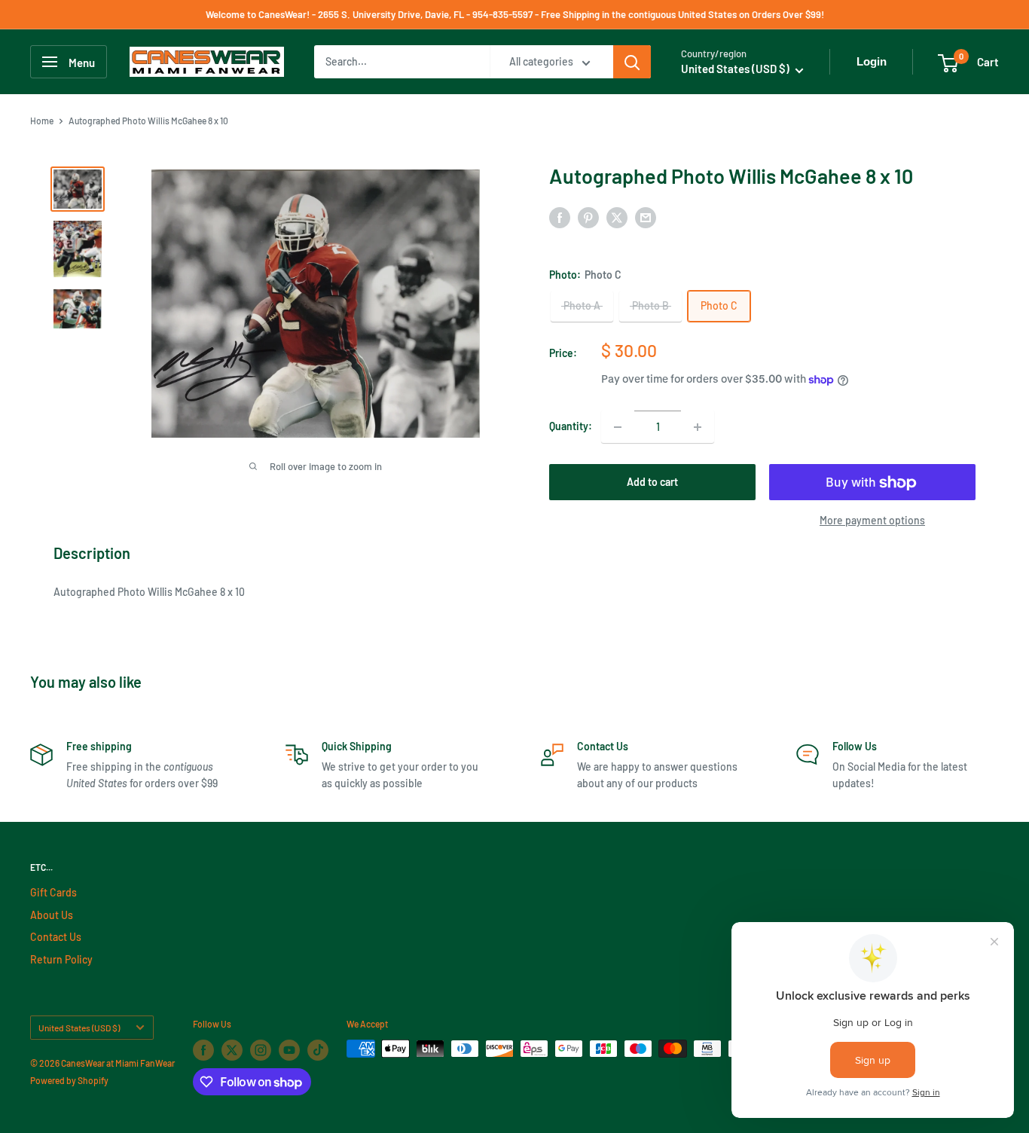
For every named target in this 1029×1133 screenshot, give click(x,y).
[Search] (632, 61)
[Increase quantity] (697, 427)
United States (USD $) (79, 1027)
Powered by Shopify (69, 1080)
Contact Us (55, 936)
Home (41, 120)
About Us (51, 915)
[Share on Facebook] (559, 217)
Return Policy (61, 959)
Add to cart (652, 482)
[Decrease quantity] (618, 427)
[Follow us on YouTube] (289, 1050)
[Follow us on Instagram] (260, 1050)
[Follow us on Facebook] (203, 1050)
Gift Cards (53, 892)
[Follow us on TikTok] (317, 1050)
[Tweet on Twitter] (616, 217)
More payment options (872, 521)
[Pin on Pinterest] (588, 217)
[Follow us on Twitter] (232, 1050)
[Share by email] (645, 217)
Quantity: (570, 426)
